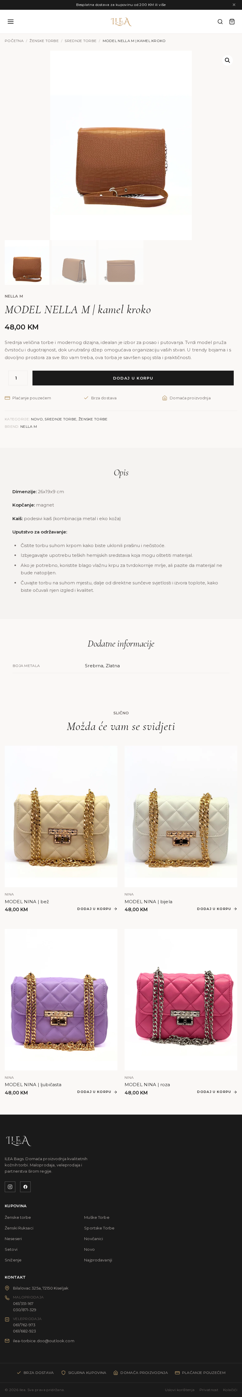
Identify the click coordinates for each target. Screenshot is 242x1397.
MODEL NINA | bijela (148, 901)
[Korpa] (232, 22)
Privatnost (209, 1390)
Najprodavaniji (98, 1260)
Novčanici (93, 1238)
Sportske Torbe (99, 1228)
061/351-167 (23, 1303)
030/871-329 (24, 1309)
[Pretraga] (220, 22)
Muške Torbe (96, 1217)
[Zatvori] (234, 4)
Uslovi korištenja (179, 1390)
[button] (227, 60)
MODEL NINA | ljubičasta (33, 1084)
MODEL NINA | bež (27, 901)
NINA (9, 894)
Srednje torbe (81, 40)
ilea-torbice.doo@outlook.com (43, 1340)
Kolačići (230, 1390)
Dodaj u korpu (133, 378)
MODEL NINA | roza (147, 1084)
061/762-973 (24, 1324)
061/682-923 (24, 1331)
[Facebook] (25, 1186)
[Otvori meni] (10, 21)
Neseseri (13, 1238)
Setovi (11, 1249)
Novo (37, 419)
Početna (14, 40)
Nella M (14, 296)
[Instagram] (10, 1186)
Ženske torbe (44, 40)
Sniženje (13, 1260)
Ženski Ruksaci (19, 1228)
